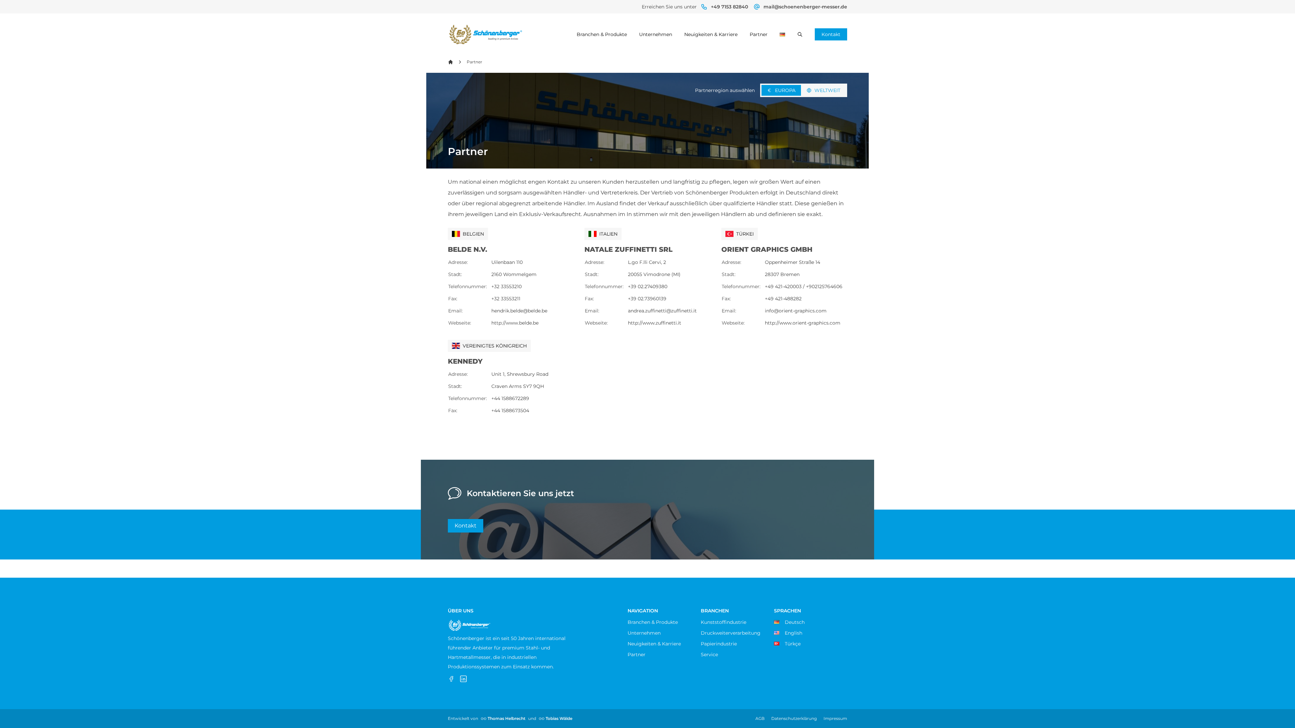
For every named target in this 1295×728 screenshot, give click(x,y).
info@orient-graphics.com (796, 311)
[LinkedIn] (463, 678)
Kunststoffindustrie (723, 622)
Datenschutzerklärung (794, 718)
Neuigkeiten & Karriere (711, 34)
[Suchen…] (800, 34)
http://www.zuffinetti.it (654, 323)
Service (709, 654)
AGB (760, 718)
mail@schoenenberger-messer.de (805, 7)
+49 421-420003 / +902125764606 (803, 286)
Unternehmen (655, 34)
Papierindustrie (719, 644)
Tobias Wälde (559, 718)
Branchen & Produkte (602, 34)
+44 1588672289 (510, 398)
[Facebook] (451, 678)
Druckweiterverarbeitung (730, 633)
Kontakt (831, 34)
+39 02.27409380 (647, 286)
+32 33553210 (506, 286)
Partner (759, 34)
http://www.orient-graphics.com (802, 323)
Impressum (835, 718)
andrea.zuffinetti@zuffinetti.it (662, 311)
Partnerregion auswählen (725, 90)
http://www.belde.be (515, 323)
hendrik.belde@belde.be (519, 311)
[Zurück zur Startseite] (450, 62)
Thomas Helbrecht (506, 718)
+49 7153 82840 (729, 7)
